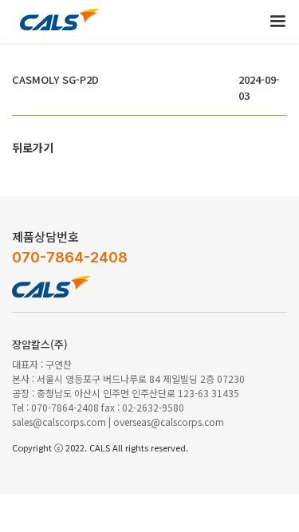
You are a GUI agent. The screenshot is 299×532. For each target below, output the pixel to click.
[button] (277, 21)
